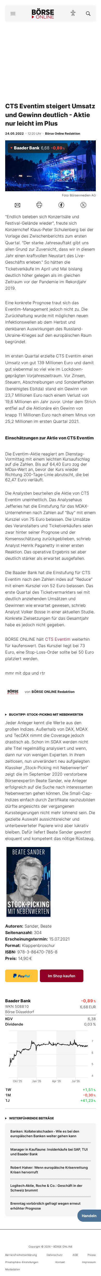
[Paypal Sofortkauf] (21, 975)
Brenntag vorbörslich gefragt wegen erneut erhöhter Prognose (45, 1205)
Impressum (89, 1262)
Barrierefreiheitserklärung (21, 1254)
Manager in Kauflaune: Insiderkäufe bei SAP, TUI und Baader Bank (49, 1151)
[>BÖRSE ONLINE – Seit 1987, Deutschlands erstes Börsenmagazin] (43, 13)
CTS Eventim (57, 639)
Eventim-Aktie (26, 453)
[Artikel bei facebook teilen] (61, 205)
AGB (75, 1254)
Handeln (89, 1215)
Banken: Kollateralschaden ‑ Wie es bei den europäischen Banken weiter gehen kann (44, 1133)
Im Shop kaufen (61, 976)
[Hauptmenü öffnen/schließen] (12, 13)
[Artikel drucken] (39, 205)
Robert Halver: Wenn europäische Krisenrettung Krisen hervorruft (49, 1169)
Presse (92, 1254)
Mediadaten (12, 1269)
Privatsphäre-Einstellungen (21, 1262)
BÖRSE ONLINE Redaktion (53, 692)
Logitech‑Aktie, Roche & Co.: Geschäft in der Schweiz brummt (46, 1187)
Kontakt (60, 1262)
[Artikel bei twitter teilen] (83, 205)
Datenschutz (54, 1254)
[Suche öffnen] (88, 13)
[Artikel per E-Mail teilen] (17, 204)
